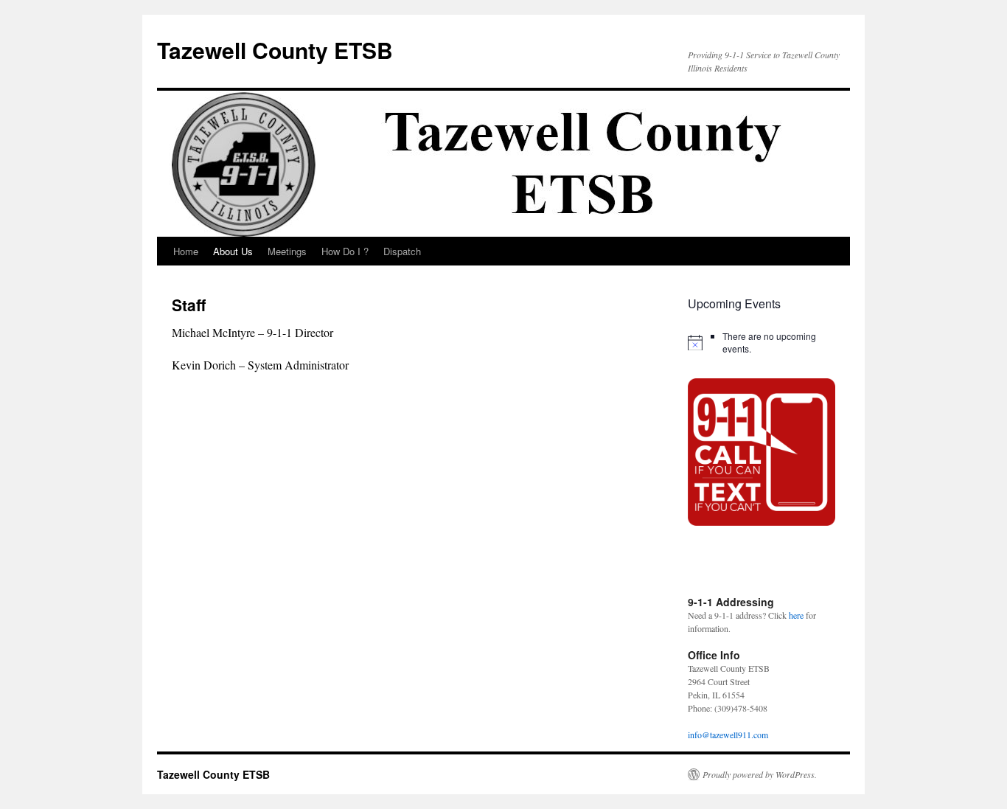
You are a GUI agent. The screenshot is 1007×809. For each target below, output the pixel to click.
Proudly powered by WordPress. (760, 774)
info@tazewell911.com (728, 734)
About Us (233, 251)
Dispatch (402, 251)
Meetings (287, 251)
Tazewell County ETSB (275, 50)
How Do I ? (345, 251)
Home (185, 251)
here (796, 615)
